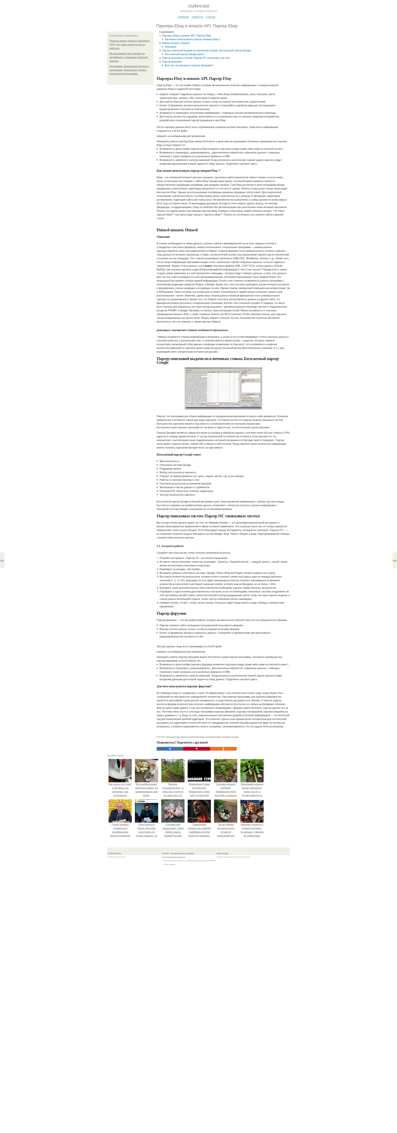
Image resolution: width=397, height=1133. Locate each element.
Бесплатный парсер (213, 736)
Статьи (210, 16)
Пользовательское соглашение (182, 853)
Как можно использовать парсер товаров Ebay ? (193, 39)
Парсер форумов (172, 61)
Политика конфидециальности (173, 857)
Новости (197, 16)
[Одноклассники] (223, 749)
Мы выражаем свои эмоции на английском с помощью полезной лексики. (128, 57)
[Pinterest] (196, 749)
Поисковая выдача (172, 736)
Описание (170, 46)
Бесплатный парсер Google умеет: (185, 54)
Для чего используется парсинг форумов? (189, 65)
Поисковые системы (230, 736)
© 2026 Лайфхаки (114, 853)
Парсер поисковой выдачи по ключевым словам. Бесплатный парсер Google (206, 50)
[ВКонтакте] (170, 749)
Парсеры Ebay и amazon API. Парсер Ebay (186, 35)
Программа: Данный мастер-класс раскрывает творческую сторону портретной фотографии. (129, 70)
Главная (183, 16)
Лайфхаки (198, 6)
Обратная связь (222, 853)
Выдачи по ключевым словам (193, 736)
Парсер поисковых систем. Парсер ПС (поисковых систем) (196, 58)
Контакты (165, 853)
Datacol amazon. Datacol (176, 43)
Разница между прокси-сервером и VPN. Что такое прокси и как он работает (129, 45)
